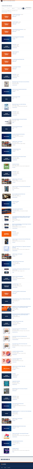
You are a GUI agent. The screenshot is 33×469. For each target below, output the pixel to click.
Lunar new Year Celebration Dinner (17, 358)
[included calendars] (28, 7)
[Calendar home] (26, 7)
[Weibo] (7, 459)
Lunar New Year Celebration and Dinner (17, 351)
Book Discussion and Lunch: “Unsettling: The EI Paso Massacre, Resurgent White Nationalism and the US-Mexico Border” (21, 314)
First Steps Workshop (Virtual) (16, 149)
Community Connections (15, 164)
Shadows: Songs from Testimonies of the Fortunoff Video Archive (21, 239)
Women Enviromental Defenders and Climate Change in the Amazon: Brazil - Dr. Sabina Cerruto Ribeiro (21, 224)
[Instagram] (3, 459)
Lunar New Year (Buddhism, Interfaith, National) (19, 291)
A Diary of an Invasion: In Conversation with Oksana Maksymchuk (21, 186)
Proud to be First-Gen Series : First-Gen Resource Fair (19, 328)
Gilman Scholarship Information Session (17, 403)
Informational (13, 91)
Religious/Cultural (14, 16)
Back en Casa (14, 231)
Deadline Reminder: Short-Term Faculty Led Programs (19, 388)
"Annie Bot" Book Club (15, 448)
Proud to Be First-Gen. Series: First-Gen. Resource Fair (19, 343)
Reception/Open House (15, 234)
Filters (12, 8)
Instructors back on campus (16, 96)
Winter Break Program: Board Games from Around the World (20, 81)
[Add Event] (30, 7)
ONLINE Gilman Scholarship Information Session (19, 426)
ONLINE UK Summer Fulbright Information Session (19, 89)
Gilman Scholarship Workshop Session (17, 441)
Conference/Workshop (14, 197)
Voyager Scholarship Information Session (18, 261)
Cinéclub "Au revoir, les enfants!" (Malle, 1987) (18, 366)
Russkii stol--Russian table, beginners (17, 276)
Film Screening (13, 369)
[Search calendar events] (8, 8)
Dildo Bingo (14, 373)
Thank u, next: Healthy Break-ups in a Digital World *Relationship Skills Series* (21, 247)
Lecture (13, 189)
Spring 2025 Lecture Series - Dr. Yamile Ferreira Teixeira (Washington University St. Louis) (21, 411)
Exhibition (13, 310)
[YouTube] (9, 459)
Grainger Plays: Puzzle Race (16, 381)
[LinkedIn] (4, 459)
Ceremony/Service (14, 390)
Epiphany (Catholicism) (15, 51)
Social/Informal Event (14, 47)
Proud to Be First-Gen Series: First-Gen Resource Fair (19, 336)
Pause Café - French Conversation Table (17, 321)
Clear (19, 8)
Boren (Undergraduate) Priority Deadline (18, 36)
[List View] (21, 8)
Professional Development (15, 339)
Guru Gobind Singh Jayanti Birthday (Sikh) (18, 59)
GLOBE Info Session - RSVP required (17, 141)
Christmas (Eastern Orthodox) (16, 66)
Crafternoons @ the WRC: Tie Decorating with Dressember (20, 433)
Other (13, 98)
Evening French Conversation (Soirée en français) (19, 156)
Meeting (13, 122)
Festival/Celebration (14, 354)
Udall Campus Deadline (15, 201)
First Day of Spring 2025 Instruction (17, 126)
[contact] (29, 7)
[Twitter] (6, 459)
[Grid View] (25, 8)
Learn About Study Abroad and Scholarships (18, 134)
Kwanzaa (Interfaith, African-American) (17, 29)
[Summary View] (23, 8)
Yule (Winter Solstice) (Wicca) (16, 14)
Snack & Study (14, 44)
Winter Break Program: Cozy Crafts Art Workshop (19, 104)
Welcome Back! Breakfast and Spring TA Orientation (19, 119)
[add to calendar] (27, 7)
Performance (13, 242)
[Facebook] (1, 459)
